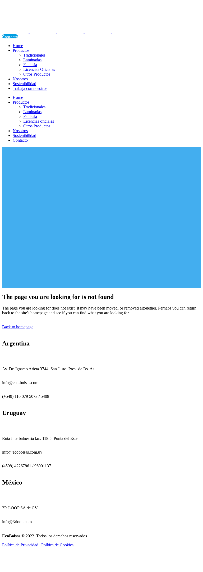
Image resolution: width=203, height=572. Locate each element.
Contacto (10, 36)
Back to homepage (17, 327)
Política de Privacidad (20, 545)
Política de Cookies (57, 545)
